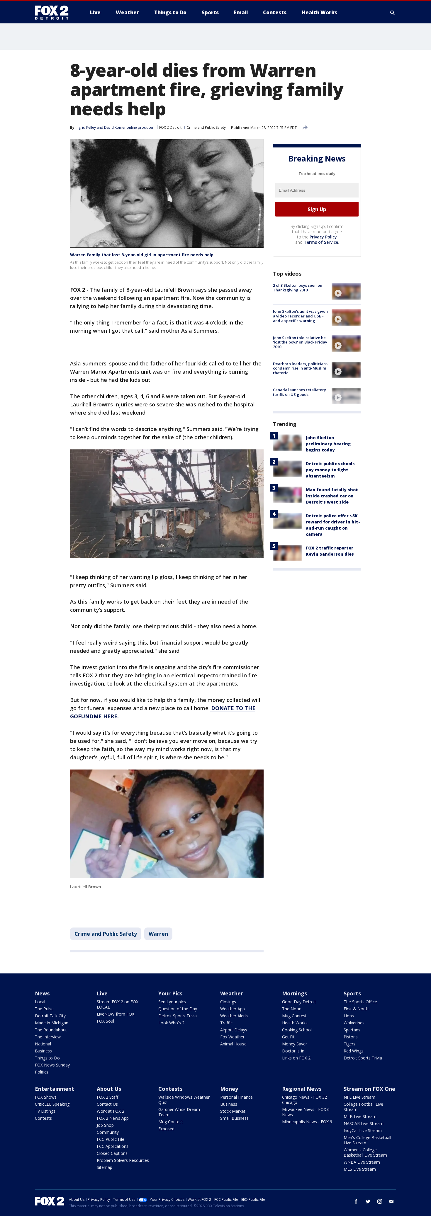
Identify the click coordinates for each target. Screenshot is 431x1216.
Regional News (301, 1088)
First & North (356, 1008)
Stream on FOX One (369, 1088)
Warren (158, 933)
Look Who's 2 (171, 1023)
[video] (346, 291)
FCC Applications (112, 1146)
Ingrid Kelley (86, 127)
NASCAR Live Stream (364, 1123)
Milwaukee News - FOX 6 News (306, 1112)
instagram (379, 1201)
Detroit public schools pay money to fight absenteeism (330, 470)
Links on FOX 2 (296, 1058)
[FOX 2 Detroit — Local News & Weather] (54, 13)
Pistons (351, 1037)
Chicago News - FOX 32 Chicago (304, 1099)
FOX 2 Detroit (170, 127)
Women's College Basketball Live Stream (365, 1152)
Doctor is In (293, 1051)
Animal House (233, 1044)
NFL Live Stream (359, 1097)
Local (40, 1001)
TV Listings (45, 1111)
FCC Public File (110, 1139)
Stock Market (232, 1111)
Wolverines (354, 1023)
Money (229, 1088)
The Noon (291, 1008)
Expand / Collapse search (392, 12)
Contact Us (107, 1104)
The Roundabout (51, 1030)
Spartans (352, 1030)
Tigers (349, 1044)
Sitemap (104, 1167)
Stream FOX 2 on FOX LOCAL (117, 1004)
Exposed (166, 1128)
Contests (43, 1118)
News (42, 993)
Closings (228, 1001)
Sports (352, 993)
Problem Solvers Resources (123, 1160)
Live (102, 993)
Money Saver (294, 1044)
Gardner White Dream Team (179, 1112)
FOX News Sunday (52, 1065)
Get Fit (288, 1037)
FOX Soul (105, 1021)
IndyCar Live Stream (363, 1130)
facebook (356, 1201)
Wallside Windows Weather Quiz (184, 1099)
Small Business (234, 1118)
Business (43, 1051)
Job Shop (105, 1125)
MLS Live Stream (360, 1169)
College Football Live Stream (363, 1106)
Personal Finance (236, 1097)
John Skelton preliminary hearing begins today (328, 444)
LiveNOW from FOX (115, 1014)
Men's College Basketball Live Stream (367, 1140)
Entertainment (54, 1088)
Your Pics (170, 993)
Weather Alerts (234, 1016)
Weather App (232, 1008)
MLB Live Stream (360, 1116)
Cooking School (297, 1030)
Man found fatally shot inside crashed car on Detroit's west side (332, 496)
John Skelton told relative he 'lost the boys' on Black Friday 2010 (300, 342)
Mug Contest (294, 1016)
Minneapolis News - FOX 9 (307, 1121)
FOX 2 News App (113, 1118)
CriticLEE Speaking (52, 1104)
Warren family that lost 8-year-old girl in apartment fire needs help (141, 254)
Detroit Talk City (50, 1016)
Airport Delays (233, 1030)
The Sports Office (360, 1001)
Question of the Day (177, 1008)
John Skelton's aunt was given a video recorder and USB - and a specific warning (300, 316)
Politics (41, 1072)
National (43, 1044)
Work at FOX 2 (110, 1111)
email (391, 1201)
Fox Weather (232, 1037)
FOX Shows (46, 1097)
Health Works (295, 1023)
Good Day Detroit (299, 1001)
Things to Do (47, 1058)
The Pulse (44, 1008)
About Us (109, 1088)
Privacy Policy (323, 237)
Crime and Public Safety (206, 127)
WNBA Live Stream (362, 1162)
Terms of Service (321, 242)
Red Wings (354, 1051)
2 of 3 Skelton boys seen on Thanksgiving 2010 (297, 288)
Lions (349, 1016)
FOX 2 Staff (107, 1097)
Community (108, 1132)
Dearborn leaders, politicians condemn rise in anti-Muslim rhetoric (300, 368)
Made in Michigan (51, 1023)
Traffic (226, 1023)
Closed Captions (112, 1153)
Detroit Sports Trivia (177, 1016)
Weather (231, 993)
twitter (368, 1201)
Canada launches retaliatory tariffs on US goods (299, 392)
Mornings (294, 993)
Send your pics (172, 1001)
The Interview (48, 1037)
